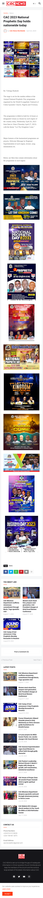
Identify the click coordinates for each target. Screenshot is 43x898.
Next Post (36, 660)
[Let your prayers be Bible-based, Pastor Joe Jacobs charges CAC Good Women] (10, 738)
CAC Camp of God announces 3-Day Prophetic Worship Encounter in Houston (11, 635)
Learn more (6, 889)
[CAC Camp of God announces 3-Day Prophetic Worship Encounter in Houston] (10, 707)
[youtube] (24, 877)
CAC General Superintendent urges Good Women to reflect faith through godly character (29, 750)
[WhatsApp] (16, 572)
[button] (3, 4)
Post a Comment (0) (21, 652)
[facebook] (14, 877)
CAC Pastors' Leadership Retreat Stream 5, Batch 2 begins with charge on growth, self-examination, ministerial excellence (27, 765)
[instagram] (29, 877)
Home (5, 13)
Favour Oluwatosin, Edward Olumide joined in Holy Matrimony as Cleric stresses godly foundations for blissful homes (29, 722)
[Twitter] (11, 572)
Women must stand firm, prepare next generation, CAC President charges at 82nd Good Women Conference (30, 606)
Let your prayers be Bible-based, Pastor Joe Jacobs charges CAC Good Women (28, 737)
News (12, 13)
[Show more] (31, 572)
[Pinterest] (21, 572)
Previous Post (7, 660)
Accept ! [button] (7, 894)
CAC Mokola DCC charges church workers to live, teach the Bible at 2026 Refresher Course (28, 809)
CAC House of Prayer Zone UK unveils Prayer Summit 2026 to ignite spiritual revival (28, 781)
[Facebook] (5, 572)
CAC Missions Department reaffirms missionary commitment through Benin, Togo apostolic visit (11, 606)
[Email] (26, 572)
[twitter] (19, 877)
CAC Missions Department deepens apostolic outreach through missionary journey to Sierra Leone (28, 795)
